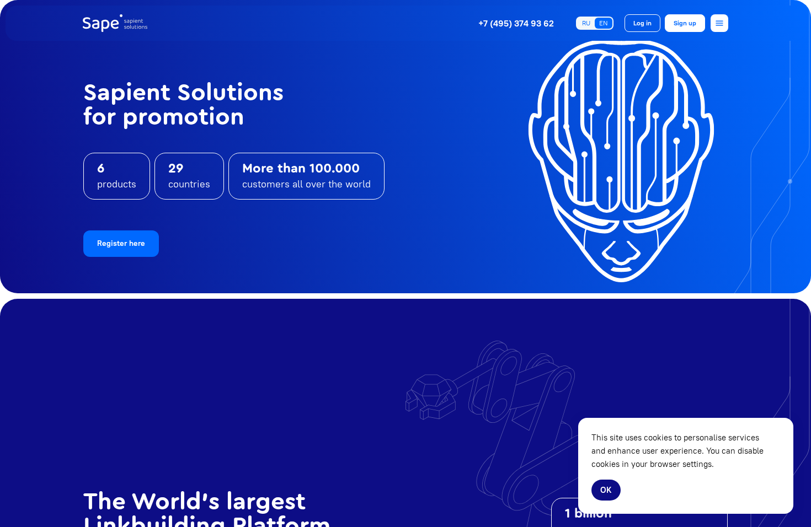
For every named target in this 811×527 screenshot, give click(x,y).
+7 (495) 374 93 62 (516, 23)
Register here (121, 243)
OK (606, 490)
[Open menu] (719, 23)
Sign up (685, 23)
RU (586, 23)
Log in (642, 23)
